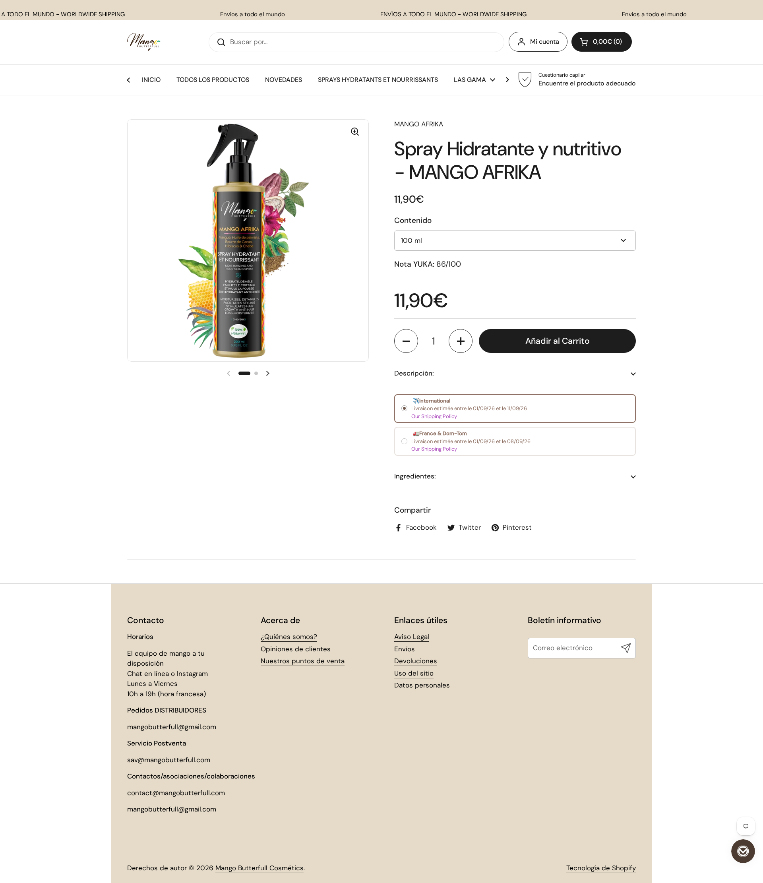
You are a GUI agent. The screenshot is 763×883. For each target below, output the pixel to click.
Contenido (413, 220)
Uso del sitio (414, 673)
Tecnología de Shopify (601, 868)
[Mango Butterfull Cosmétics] (144, 42)
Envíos (404, 649)
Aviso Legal (411, 636)
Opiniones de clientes (296, 649)
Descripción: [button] (414, 373)
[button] (601, 42)
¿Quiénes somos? (289, 636)
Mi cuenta (544, 41)
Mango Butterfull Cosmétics (259, 868)
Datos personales (422, 685)
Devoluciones (415, 660)
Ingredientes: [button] (415, 476)
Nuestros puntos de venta (303, 660)
